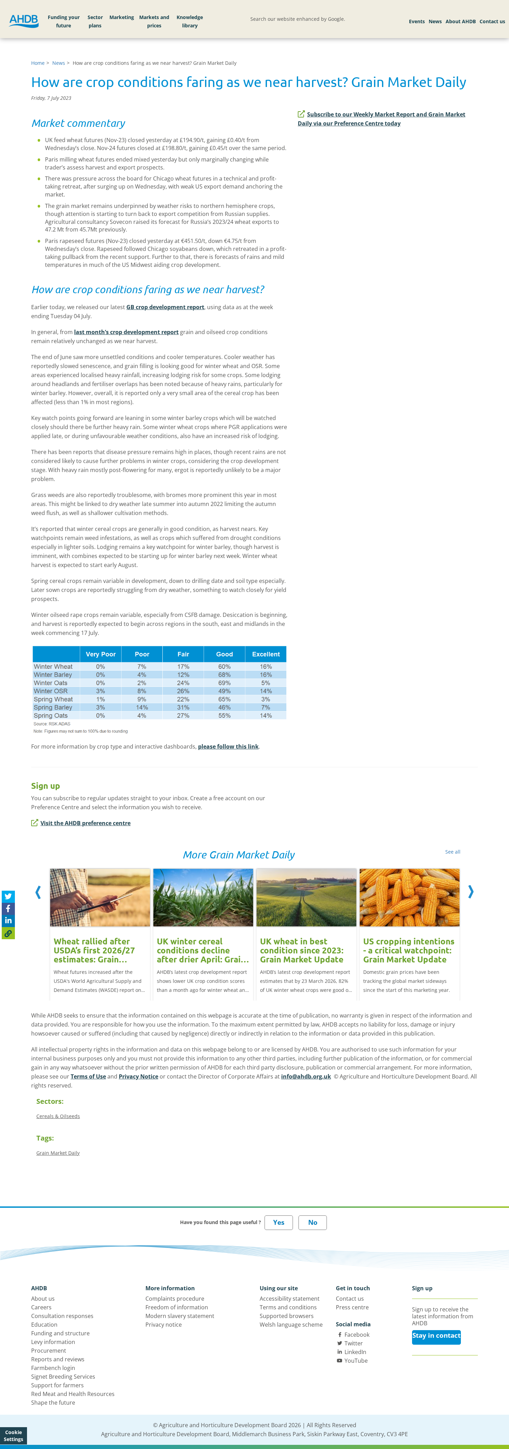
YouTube (356, 1360)
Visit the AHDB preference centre (86, 823)
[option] (100, 927)
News (435, 21)
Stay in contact (436, 1335)
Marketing (121, 17)
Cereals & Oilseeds (58, 1116)
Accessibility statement (290, 1298)
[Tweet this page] (8, 897)
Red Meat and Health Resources (73, 1394)
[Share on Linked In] (8, 921)
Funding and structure (60, 1333)
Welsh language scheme (291, 1324)
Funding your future (64, 21)
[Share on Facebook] (8, 909)
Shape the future (53, 1402)
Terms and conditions (288, 1307)
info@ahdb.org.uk (306, 1076)
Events (417, 21)
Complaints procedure (174, 1298)
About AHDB (461, 21)
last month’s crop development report (126, 332)
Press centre (352, 1307)
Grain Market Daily (58, 1153)
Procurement (48, 1350)
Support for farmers (57, 1385)
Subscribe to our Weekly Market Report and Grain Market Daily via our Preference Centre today (381, 119)
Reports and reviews (57, 1359)
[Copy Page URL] (8, 933)
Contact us (492, 21)
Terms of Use (88, 1076)
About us (43, 1298)
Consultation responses (62, 1316)
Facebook (357, 1334)
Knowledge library (190, 21)
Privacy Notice (138, 1076)
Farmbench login (53, 1368)
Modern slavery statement (179, 1316)
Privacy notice (163, 1324)
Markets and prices (154, 21)
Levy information (53, 1342)
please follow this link (228, 746)
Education (44, 1324)
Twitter (354, 1343)
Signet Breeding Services (63, 1376)
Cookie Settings (13, 1435)
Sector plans (95, 21)
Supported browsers (287, 1316)
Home (38, 63)
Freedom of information (176, 1307)
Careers (41, 1307)
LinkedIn (355, 1352)
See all (453, 851)
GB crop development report (165, 307)
